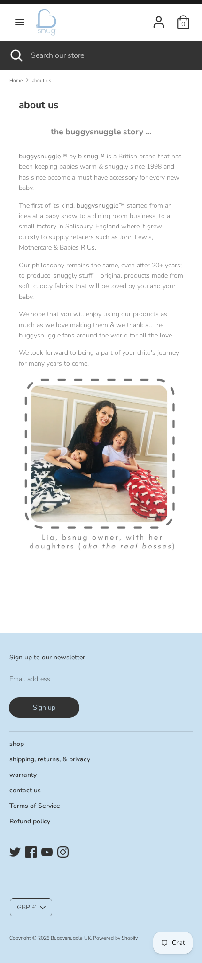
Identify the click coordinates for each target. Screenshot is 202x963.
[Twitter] (15, 850)
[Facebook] (31, 850)
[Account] (158, 17)
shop (16, 743)
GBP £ (26, 907)
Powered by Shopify (115, 937)
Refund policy (29, 821)
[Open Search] (15, 55)
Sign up (44, 707)
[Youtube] (47, 850)
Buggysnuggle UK (71, 937)
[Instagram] (63, 850)
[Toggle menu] (19, 22)
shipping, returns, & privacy (49, 759)
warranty (23, 774)
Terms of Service (34, 805)
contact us (25, 790)
